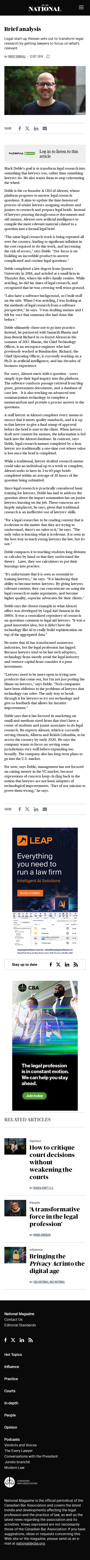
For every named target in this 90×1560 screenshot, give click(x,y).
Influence (36, 1249)
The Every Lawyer (18, 1451)
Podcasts (12, 1439)
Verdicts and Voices (20, 1445)
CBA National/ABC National (49, 1282)
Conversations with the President (31, 1456)
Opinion (35, 1141)
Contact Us (13, 1319)
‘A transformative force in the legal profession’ (54, 1217)
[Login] (48, 56)
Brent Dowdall (17, 56)
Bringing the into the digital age (57, 1264)
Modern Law (14, 1468)
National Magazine (19, 1314)
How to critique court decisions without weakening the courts (52, 1162)
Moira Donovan (42, 1235)
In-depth (11, 1403)
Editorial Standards (20, 1325)
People (34, 1202)
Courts (9, 1391)
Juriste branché (17, 1462)
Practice (11, 1379)
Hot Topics (13, 1355)
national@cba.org (30, 1543)
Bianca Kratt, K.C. (43, 1188)
